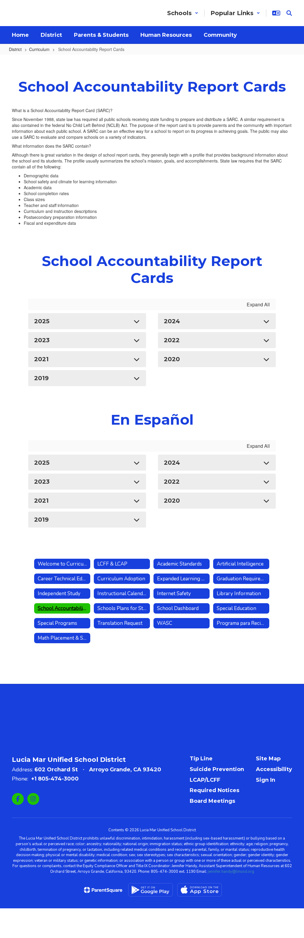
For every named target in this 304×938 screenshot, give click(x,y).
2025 (42, 321)
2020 (172, 359)
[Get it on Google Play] (150, 889)
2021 (41, 359)
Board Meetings (212, 801)
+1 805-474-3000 (55, 778)
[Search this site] (289, 13)
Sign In (265, 780)
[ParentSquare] (103, 890)
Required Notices (214, 790)
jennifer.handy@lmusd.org (231, 871)
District (15, 49)
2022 (172, 340)
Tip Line (201, 758)
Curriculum (39, 49)
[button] (182, 13)
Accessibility (274, 769)
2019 (41, 378)
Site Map (268, 758)
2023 (42, 340)
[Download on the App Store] (199, 889)
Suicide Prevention (217, 769)
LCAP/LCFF (205, 780)
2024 (172, 321)
